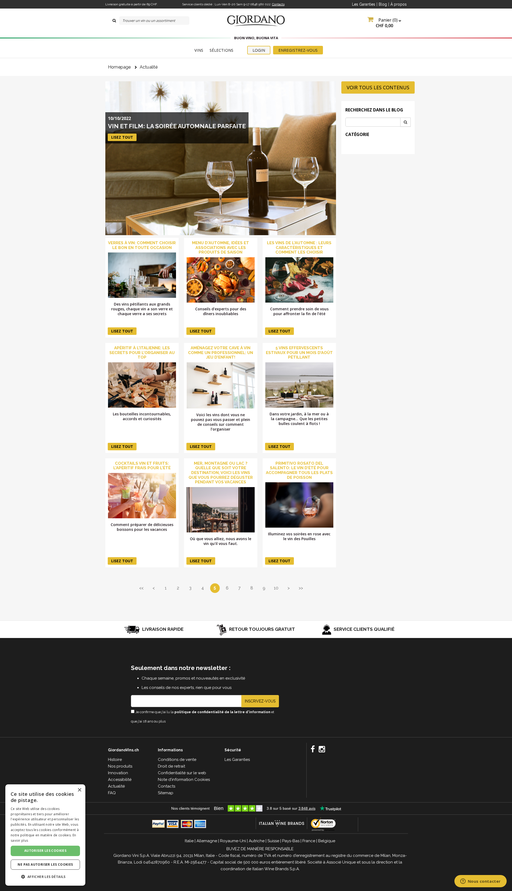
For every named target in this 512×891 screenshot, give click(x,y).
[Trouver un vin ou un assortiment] (114, 20)
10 (276, 588)
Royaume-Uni (233, 840)
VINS (198, 50)
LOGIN (259, 50)
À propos (398, 4)
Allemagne (207, 840)
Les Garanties (363, 4)
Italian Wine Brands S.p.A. (276, 868)
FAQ (112, 792)
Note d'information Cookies (184, 779)
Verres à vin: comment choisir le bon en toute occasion (142, 245)
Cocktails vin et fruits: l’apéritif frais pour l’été (142, 466)
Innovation (118, 772)
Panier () (387, 23)
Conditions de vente (177, 759)
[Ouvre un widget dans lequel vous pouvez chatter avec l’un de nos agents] (480, 881)
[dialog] (45, 835)
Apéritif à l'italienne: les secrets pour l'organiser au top (142, 353)
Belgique (326, 840)
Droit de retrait (171, 766)
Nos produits (120, 766)
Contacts (278, 4)
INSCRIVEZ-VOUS (260, 701)
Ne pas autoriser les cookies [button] (45, 864)
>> (301, 588)
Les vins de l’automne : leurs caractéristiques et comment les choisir (299, 247)
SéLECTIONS (221, 50)
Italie (189, 840)
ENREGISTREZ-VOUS (298, 50)
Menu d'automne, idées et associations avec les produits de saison (220, 247)
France (308, 840)
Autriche (257, 840)
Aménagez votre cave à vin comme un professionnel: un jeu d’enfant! (220, 353)
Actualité (116, 786)
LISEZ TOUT (122, 137)
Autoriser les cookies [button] (45, 850)
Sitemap (165, 792)
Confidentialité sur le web (182, 772)
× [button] (79, 790)
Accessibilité (119, 779)
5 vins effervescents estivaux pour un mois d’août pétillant (299, 353)
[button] (45, 876)
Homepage (119, 67)
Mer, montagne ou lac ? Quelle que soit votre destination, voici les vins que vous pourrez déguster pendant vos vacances (221, 472)
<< (141, 588)
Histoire (115, 759)
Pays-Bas (290, 840)
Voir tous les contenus (378, 87)
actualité (149, 67)
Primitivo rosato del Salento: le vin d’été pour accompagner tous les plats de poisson (299, 470)
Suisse (273, 840)
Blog (383, 4)
